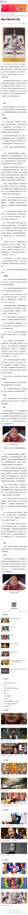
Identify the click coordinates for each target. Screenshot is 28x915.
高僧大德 (12, 13)
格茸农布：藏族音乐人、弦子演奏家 (9, 840)
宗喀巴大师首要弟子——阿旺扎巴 (11, 701)
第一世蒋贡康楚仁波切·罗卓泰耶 (10, 688)
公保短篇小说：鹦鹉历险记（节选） (9, 756)
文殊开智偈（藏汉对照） (6, 776)
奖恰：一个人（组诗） (6, 726)
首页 (2, 13)
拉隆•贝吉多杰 (14, 652)
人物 (4, 13)
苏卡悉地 (13, 627)
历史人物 (8, 13)
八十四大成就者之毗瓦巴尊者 (10, 703)
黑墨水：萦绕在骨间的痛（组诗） (9, 741)
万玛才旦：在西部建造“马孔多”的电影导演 (11, 825)
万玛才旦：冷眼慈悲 (5, 855)
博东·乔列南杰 (14, 644)
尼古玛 (12, 635)
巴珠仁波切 (6, 690)
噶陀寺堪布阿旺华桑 (5, 905)
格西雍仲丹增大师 (15, 618)
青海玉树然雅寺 (4, 790)
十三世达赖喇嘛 (7, 696)
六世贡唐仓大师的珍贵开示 (7, 805)
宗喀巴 (5, 693)
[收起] (26, 1)
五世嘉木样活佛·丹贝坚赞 (9, 683)
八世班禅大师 (6, 706)
